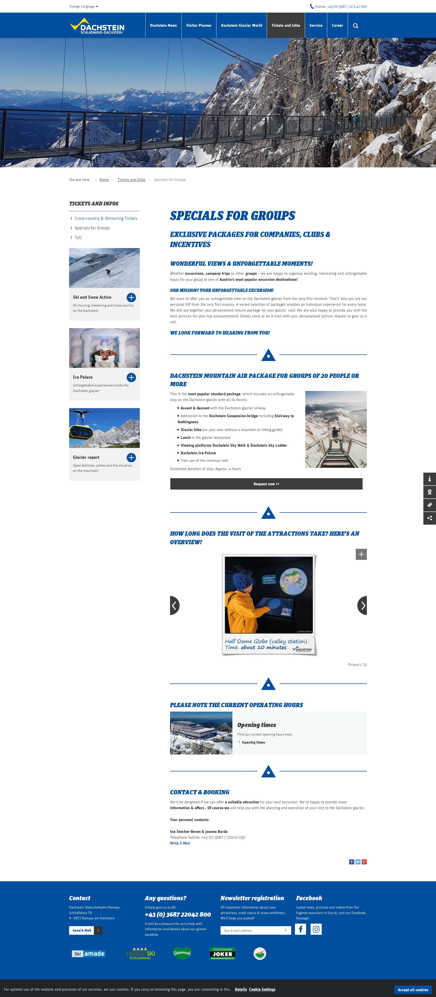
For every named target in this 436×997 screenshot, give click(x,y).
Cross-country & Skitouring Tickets (106, 218)
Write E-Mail (180, 843)
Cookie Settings (262, 989)
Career (337, 25)
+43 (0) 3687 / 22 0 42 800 (347, 6)
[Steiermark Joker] (222, 953)
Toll (78, 237)
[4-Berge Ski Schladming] (140, 953)
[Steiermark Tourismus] (182, 953)
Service (316, 25)
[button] (351, 861)
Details (241, 989)
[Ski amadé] (88, 953)
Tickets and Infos (285, 25)
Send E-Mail (82, 930)
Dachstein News (163, 25)
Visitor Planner (199, 25)
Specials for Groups (92, 228)
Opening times (253, 742)
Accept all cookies (413, 989)
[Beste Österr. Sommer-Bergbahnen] (260, 953)
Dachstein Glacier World (241, 25)
